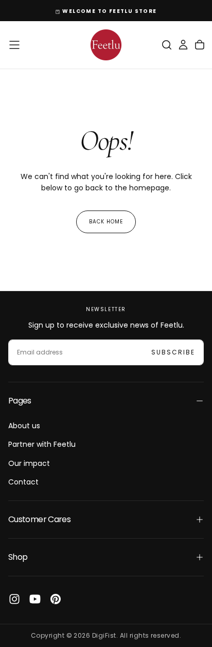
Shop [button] (17, 557)
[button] (14, 45)
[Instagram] (14, 599)
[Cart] (199, 45)
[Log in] (183, 45)
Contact (23, 482)
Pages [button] (19, 401)
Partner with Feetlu (42, 444)
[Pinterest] (55, 599)
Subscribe (173, 352)
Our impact (29, 463)
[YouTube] (35, 599)
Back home (106, 221)
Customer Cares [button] (39, 519)
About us (24, 425)
